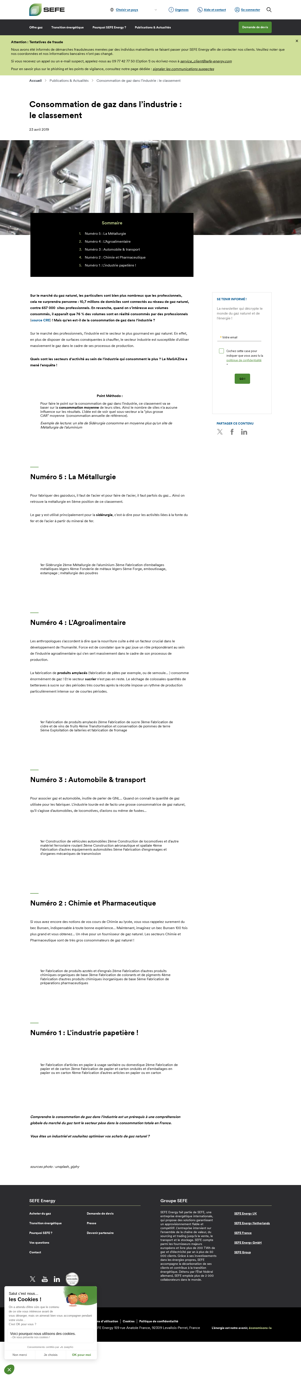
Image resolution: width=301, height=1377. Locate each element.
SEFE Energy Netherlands (252, 1223)
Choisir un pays (127, 10)
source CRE (40, 320)
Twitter (220, 432)
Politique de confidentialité (158, 1321)
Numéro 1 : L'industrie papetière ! (110, 265)
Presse (91, 1223)
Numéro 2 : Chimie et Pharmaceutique (115, 257)
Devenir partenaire (100, 1233)
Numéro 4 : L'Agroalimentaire (108, 241)
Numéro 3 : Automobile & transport (112, 249)
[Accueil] (47, 10)
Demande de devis (255, 27)
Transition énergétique (67, 27)
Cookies (129, 1321)
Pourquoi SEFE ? (40, 1233)
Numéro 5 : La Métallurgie (105, 233)
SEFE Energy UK (245, 1213)
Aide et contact (215, 10)
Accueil (35, 80)
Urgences (182, 10)
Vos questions (39, 1243)
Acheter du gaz (40, 1213)
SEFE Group (242, 1252)
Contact (35, 1252)
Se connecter (250, 10)
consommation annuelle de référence (96, 415)
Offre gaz (36, 27)
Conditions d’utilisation (101, 1321)
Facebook (232, 432)
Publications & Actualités (153, 27)
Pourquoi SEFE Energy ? (109, 27)
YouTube (44, 1279)
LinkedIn (244, 432)
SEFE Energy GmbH (248, 1243)
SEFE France (243, 1233)
